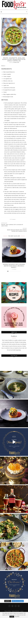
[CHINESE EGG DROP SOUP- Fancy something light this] (14, 385)
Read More (17, 616)
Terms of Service (15, 611)
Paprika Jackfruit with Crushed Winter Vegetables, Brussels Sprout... (14, 266)
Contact (21, 611)
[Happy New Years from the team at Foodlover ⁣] (14, 442)
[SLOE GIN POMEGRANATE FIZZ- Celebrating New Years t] (14, 499)
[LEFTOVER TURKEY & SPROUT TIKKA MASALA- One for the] (14, 556)
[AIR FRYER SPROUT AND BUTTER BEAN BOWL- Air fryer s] (14, 528)
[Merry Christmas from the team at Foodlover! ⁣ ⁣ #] (14, 585)
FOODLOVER (16, 62)
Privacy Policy (8, 611)
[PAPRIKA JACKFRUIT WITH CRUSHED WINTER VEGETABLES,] (14, 413)
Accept (11, 616)
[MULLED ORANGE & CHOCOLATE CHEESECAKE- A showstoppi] (14, 470)
